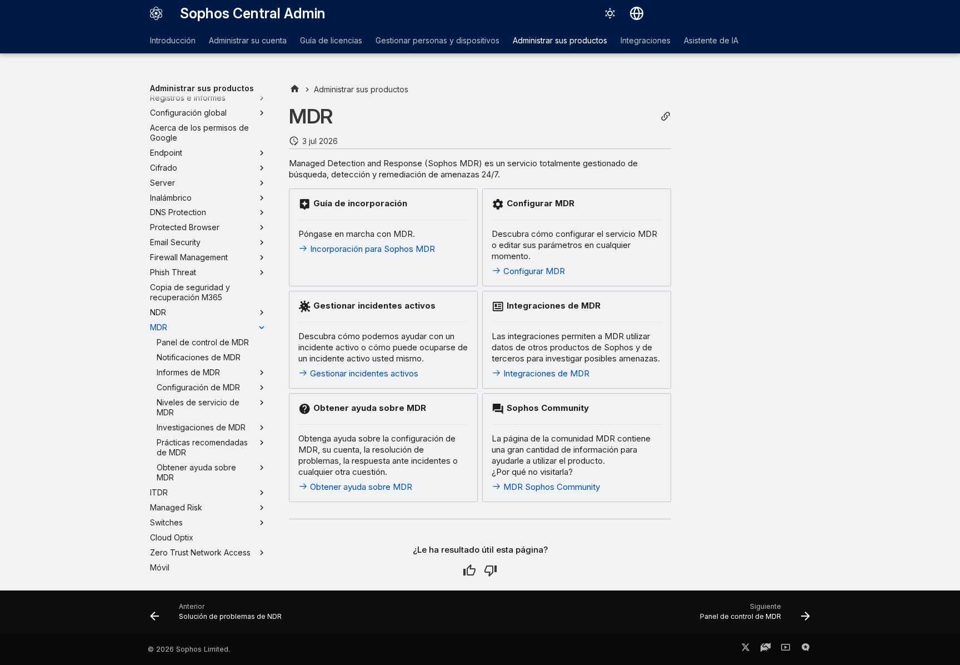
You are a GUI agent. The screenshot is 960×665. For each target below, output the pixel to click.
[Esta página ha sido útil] (469, 570)
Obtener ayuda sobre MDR (360, 487)
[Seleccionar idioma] (637, 13)
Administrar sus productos (560, 40)
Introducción (173, 40)
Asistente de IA (711, 40)
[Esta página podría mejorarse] (490, 570)
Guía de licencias (331, 40)
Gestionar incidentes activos (363, 373)
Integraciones (646, 40)
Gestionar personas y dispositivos (437, 40)
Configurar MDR (533, 271)
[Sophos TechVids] (785, 649)
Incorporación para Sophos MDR (371, 249)
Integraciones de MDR (545, 373)
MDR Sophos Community (550, 487)
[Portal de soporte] (765, 649)
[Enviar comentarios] (805, 649)
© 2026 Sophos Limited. (189, 649)
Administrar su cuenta (248, 40)
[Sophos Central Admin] (156, 13)
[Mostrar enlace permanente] (665, 116)
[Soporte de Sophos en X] (745, 649)
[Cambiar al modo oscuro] (610, 13)
